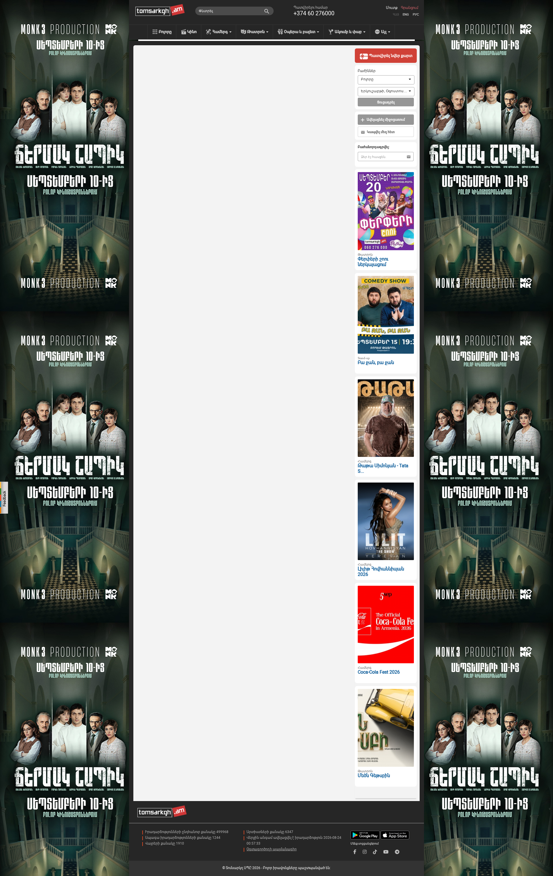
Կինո (192, 31)
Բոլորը (165, 31)
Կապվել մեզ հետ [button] (380, 132)
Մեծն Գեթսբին (374, 775)
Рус (416, 14)
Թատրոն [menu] (256, 31)
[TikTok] (375, 852)
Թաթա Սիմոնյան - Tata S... (383, 468)
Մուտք (391, 7)
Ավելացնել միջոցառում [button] (385, 120)
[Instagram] (365, 852)
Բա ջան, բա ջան (376, 362)
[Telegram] (397, 852)
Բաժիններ (367, 71)
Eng (406, 14)
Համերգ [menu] (220, 31)
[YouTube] (386, 852)
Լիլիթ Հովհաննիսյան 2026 (381, 571)
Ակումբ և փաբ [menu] (349, 31)
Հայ (396, 14)
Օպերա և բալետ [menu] (300, 31)
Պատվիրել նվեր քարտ (390, 55)
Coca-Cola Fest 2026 (379, 672)
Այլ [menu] (384, 31)
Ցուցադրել (386, 102)
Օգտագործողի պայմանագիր (272, 849)
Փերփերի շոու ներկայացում (373, 261)
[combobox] (386, 79)
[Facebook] (354, 852)
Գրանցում (409, 7)
